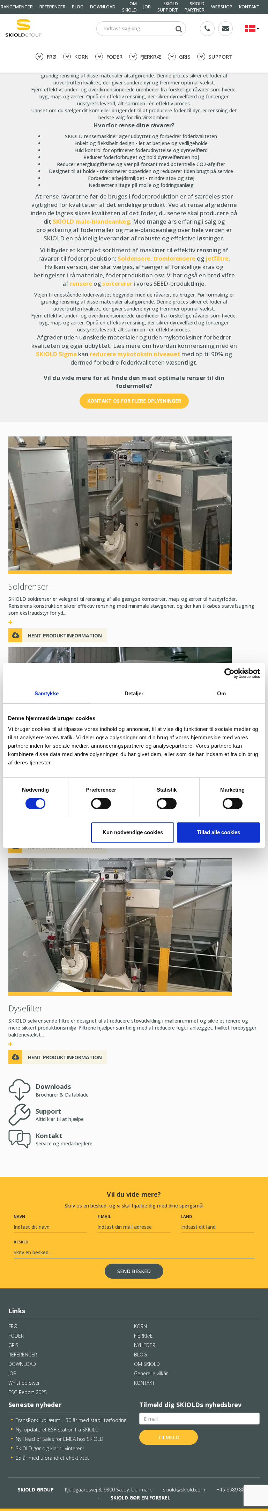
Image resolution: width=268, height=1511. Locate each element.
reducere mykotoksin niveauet (135, 354)
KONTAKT (249, 7)
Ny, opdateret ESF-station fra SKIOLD (57, 1429)
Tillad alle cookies (218, 832)
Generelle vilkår (151, 1373)
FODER (113, 56)
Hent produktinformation (65, 635)
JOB (147, 7)
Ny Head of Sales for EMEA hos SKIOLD (59, 1439)
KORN (81, 56)
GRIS (184, 56)
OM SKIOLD (147, 1364)
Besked (21, 1241)
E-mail (104, 1216)
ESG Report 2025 (27, 1392)
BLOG (77, 7)
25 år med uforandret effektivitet (52, 1457)
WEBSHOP (221, 7)
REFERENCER (52, 7)
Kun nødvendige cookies (133, 832)
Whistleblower (24, 1382)
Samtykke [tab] (47, 693)
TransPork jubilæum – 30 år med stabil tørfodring (71, 1420)
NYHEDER (144, 1345)
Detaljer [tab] (134, 693)
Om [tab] (221, 693)
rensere (81, 283)
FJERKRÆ (150, 56)
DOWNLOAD (103, 7)
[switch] (101, 803)
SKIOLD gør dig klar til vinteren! (50, 1448)
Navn (19, 1216)
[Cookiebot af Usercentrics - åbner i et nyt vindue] (229, 673)
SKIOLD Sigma (56, 354)
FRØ (51, 56)
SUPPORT (219, 56)
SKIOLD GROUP (36, 1489)
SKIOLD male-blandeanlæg (91, 221)
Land (186, 1216)
